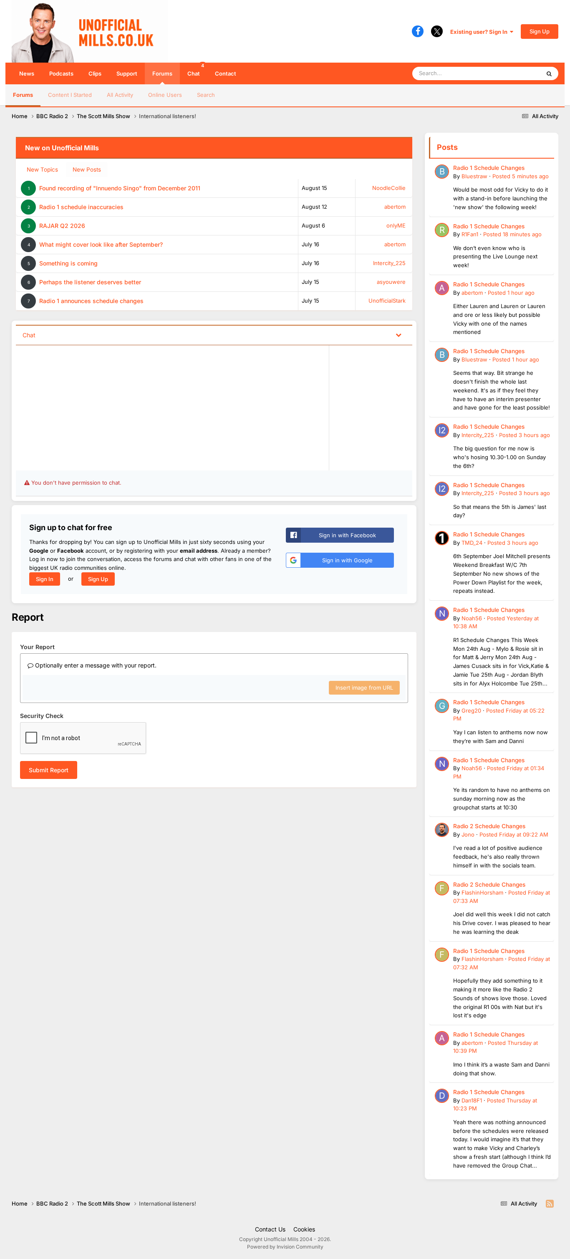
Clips (94, 73)
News (26, 73)
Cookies (304, 1229)
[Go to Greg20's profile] (442, 706)
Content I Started (70, 94)
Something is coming (68, 263)
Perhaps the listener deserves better (90, 282)
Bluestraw (474, 176)
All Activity (120, 94)
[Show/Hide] (398, 334)
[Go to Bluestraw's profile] (442, 171)
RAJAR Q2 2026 (62, 225)
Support (126, 73)
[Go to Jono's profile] (442, 830)
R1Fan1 (470, 234)
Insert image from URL (364, 687)
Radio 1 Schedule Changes (489, 167)
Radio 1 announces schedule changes (91, 300)
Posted (520, 176)
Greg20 (471, 710)
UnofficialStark (387, 300)
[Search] (549, 73)
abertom (395, 206)
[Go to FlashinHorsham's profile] (442, 888)
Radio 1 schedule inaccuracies (81, 206)
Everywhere (514, 73)
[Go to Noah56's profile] (442, 614)
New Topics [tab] (42, 169)
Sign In (44, 579)
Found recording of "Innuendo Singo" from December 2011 (119, 188)
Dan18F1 (472, 1100)
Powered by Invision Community (285, 1247)
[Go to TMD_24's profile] (442, 538)
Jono (468, 834)
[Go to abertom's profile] (442, 288)
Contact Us (270, 1229)
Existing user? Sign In (480, 31)
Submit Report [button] (48, 770)
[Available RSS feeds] (549, 1204)
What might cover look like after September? (101, 244)
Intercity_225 (389, 263)
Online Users (165, 94)
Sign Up (540, 31)
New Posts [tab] (87, 169)
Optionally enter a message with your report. (94, 665)
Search (206, 94)
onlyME (396, 225)
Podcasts (61, 73)
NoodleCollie (389, 188)
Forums (162, 73)
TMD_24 (472, 542)
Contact (225, 73)
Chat (195, 70)
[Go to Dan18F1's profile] (442, 1096)
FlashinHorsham (482, 892)
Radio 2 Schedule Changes (489, 826)
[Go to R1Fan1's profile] (442, 230)
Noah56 (472, 618)
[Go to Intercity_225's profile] (442, 430)
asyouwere (391, 281)
